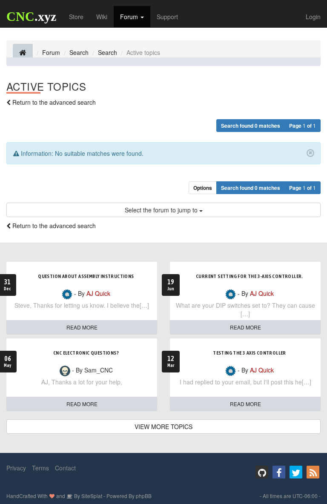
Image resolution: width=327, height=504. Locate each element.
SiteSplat (91, 495)
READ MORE (82, 327)
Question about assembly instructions (86, 276)
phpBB (144, 495)
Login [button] (313, 16)
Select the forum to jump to (162, 210)
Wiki (101, 16)
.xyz (31, 16)
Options (202, 188)
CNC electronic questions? (86, 353)
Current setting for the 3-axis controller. (249, 276)
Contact (65, 468)
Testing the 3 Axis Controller (249, 353)
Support (167, 16)
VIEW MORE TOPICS (163, 426)
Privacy (16, 468)
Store (76, 16)
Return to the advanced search (54, 102)
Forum (130, 16)
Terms (40, 468)
